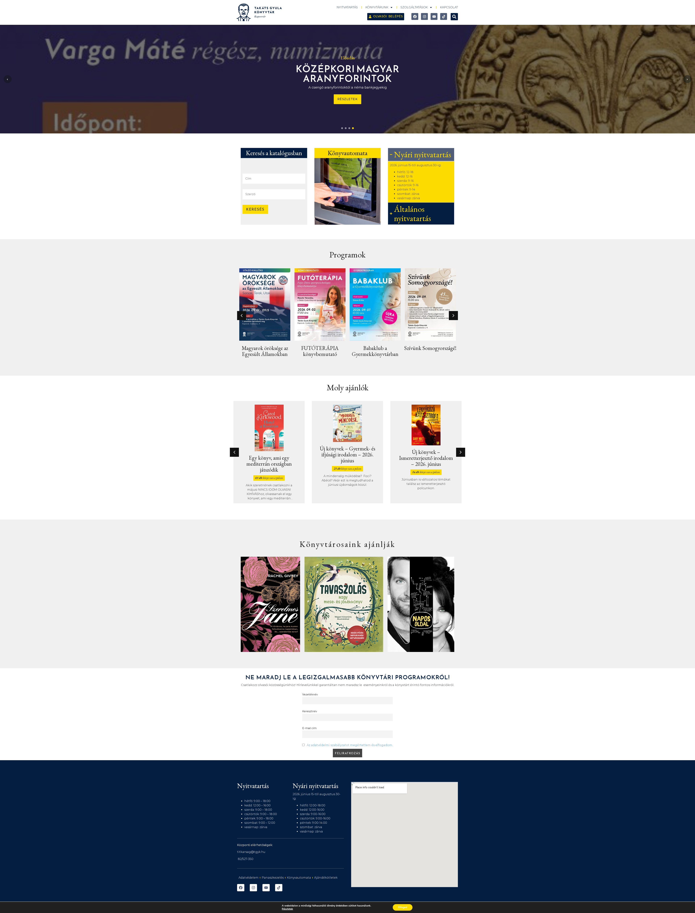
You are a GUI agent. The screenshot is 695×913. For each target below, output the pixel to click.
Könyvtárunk (376, 7)
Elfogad (402, 907)
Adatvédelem (248, 877)
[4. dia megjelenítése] (353, 128)
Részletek (287, 909)
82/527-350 (245, 859)
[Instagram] (424, 16)
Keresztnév (309, 711)
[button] (454, 16)
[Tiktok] (443, 16)
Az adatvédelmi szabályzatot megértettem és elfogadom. (350, 745)
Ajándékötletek (326, 877)
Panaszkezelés (273, 877)
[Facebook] (414, 16)
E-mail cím (309, 728)
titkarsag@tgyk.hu (251, 852)
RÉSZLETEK (347, 104)
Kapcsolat (449, 7)
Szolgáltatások (414, 7)
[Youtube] (434, 16)
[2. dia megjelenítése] (346, 128)
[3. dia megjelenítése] (349, 128)
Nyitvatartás (347, 7)
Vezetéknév (310, 694)
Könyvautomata (299, 877)
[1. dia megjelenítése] (342, 128)
